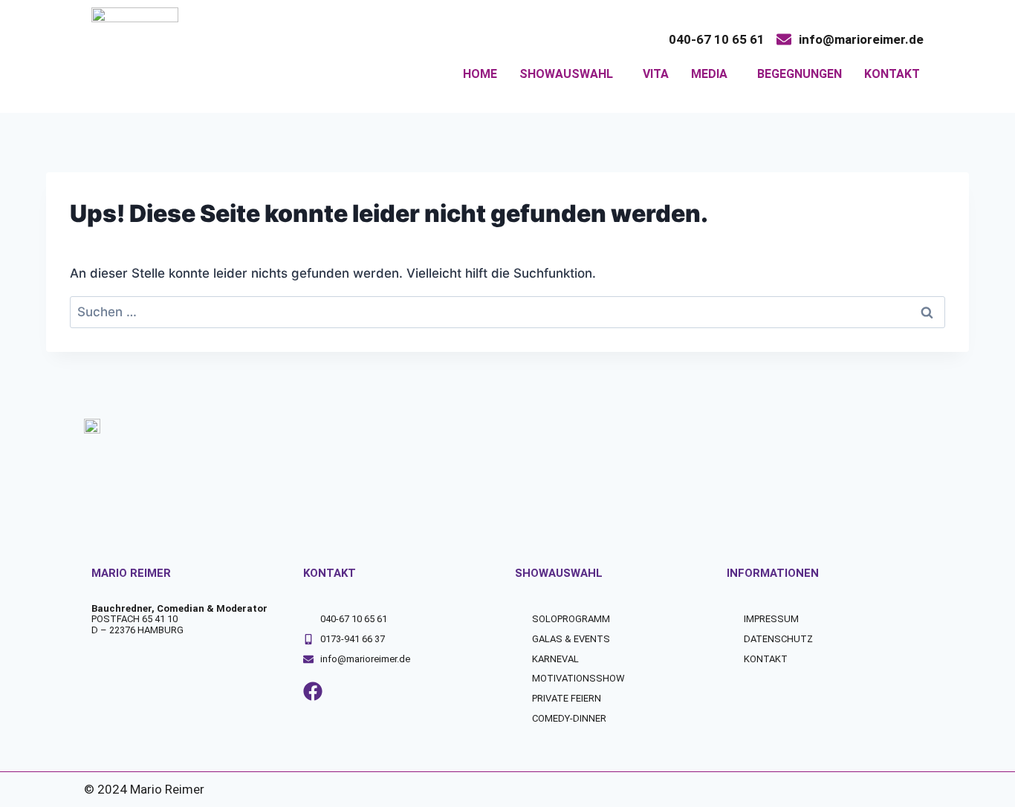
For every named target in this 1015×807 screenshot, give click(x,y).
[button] (570, 74)
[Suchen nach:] (507, 311)
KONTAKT (892, 74)
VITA (656, 74)
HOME (480, 74)
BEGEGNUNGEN (799, 74)
